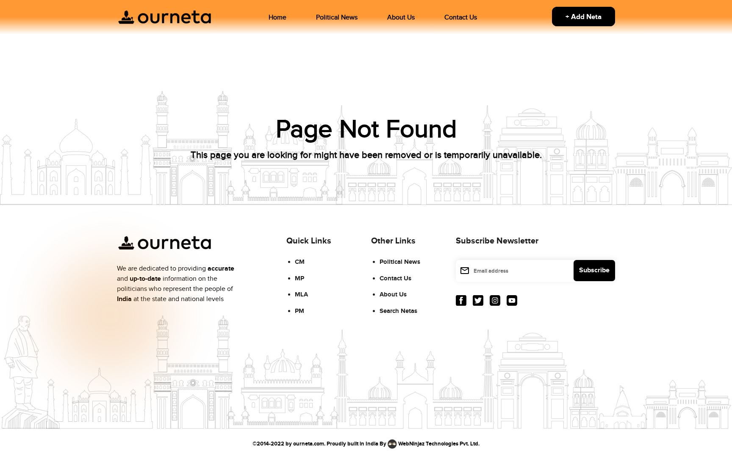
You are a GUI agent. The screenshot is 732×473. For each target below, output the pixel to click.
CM (300, 262)
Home (277, 18)
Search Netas (398, 311)
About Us (401, 18)
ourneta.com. (309, 443)
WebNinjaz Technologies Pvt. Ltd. (439, 443)
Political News (337, 18)
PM (299, 311)
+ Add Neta (584, 17)
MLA (301, 294)
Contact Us (460, 18)
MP (299, 278)
